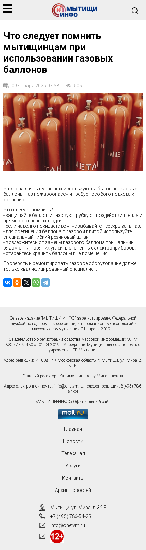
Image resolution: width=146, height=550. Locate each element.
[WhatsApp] (36, 282)
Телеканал (73, 453)
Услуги (73, 465)
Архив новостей (73, 490)
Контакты (73, 478)
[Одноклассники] (17, 282)
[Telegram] (45, 282)
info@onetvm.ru (68, 386)
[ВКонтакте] (7, 282)
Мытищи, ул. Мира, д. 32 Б (78, 507)
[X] (26, 282)
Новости (73, 441)
